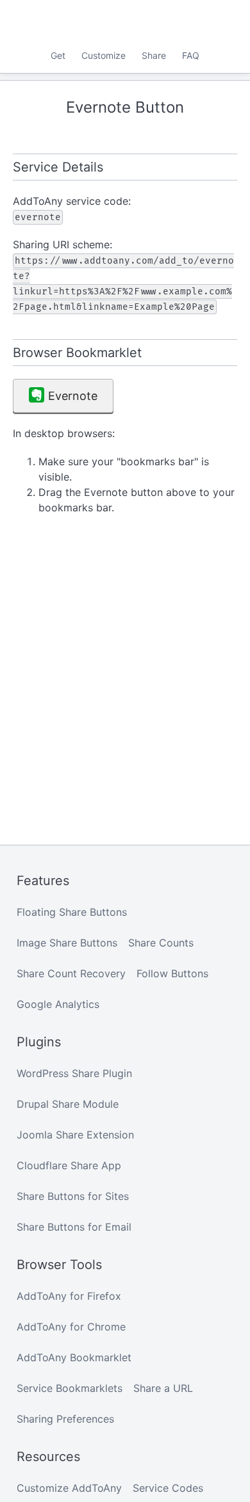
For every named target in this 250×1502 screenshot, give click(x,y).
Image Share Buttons (67, 942)
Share (154, 55)
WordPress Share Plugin (74, 1073)
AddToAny (125, 22)
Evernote (72, 396)
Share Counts (161, 942)
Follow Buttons (172, 973)
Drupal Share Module (68, 1104)
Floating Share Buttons (72, 912)
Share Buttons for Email (74, 1226)
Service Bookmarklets (69, 1388)
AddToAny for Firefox (69, 1296)
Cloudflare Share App (69, 1165)
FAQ (190, 55)
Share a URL (163, 1388)
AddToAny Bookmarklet (74, 1357)
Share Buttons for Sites (73, 1196)
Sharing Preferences (65, 1418)
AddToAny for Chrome (71, 1326)
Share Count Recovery (71, 973)
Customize (103, 55)
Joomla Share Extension (75, 1134)
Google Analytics (58, 1004)
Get (58, 55)
